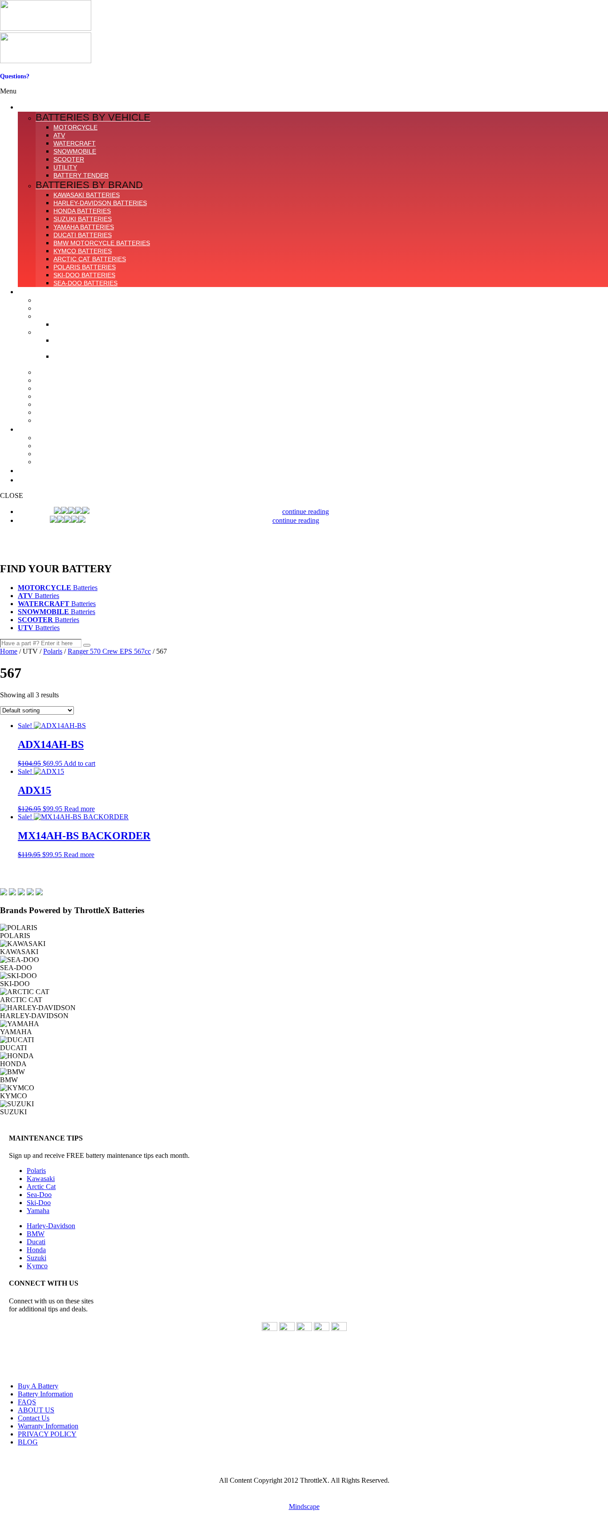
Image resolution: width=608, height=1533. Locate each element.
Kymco (37, 1266)
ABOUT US (36, 1410)
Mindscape (304, 1506)
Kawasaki (41, 1178)
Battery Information (45, 1394)
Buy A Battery (38, 1386)
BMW (36, 1234)
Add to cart (79, 763)
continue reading (305, 511)
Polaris (52, 651)
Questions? (14, 76)
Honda (36, 1250)
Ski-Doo (39, 1202)
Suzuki (36, 1258)
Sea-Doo (39, 1194)
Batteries (57, 587)
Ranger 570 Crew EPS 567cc (109, 651)
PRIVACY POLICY (47, 1434)
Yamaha (38, 1210)
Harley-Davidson (51, 1226)
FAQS (27, 1402)
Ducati (36, 1242)
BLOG (28, 1442)
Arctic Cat (41, 1186)
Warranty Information (48, 1426)
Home (8, 651)
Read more (79, 809)
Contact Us (15, 83)
